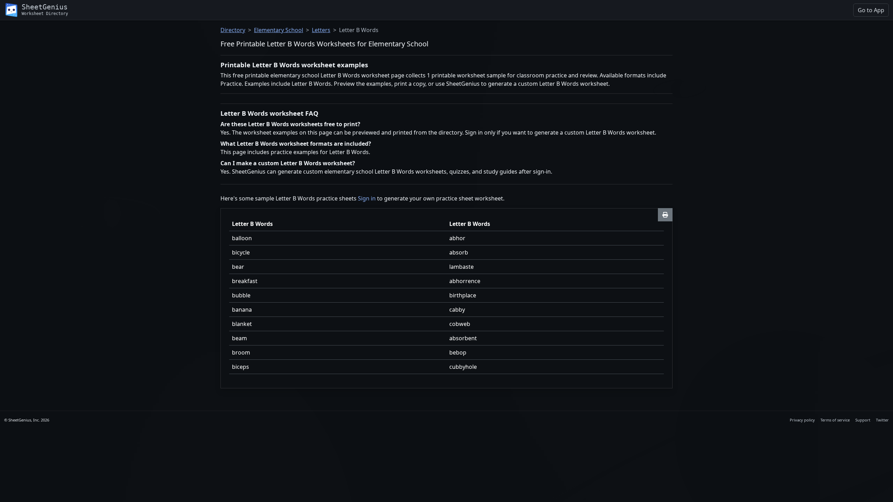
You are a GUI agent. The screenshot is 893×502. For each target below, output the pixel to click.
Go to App (871, 10)
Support (862, 420)
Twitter (882, 420)
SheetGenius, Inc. (24, 420)
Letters (321, 30)
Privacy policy (802, 420)
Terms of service (835, 420)
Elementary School (278, 30)
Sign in (367, 198)
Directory (232, 30)
